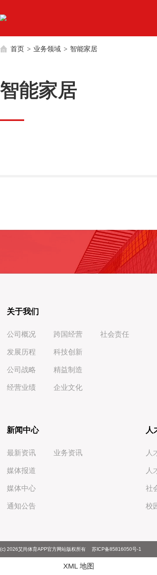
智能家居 (83, 48)
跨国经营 (68, 334)
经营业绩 (21, 387)
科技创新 (68, 352)
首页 (17, 48)
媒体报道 (21, 471)
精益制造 (68, 370)
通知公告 (21, 506)
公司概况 (21, 334)
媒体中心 (21, 488)
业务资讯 (68, 453)
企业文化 (68, 387)
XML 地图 (78, 566)
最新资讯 (21, 453)
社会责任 (114, 334)
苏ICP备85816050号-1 (116, 549)
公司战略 (21, 370)
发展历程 (21, 352)
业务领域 (47, 48)
